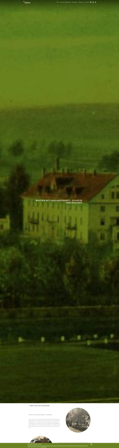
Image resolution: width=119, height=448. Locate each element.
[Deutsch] (93, 2)
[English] (95, 2)
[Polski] (90, 2)
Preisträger (74, 2)
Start (58, 2)
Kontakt (87, 2)
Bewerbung (81, 2)
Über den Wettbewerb (65, 2)
